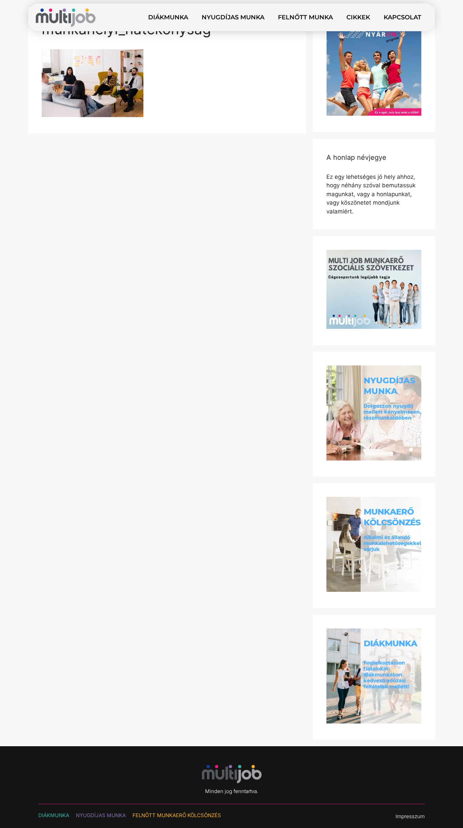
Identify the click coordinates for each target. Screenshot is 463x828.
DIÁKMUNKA (53, 815)
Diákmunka (168, 17)
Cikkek (358, 17)
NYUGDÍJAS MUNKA (101, 815)
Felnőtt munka (305, 17)
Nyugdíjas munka (233, 17)
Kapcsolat (402, 17)
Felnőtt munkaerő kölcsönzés (177, 815)
